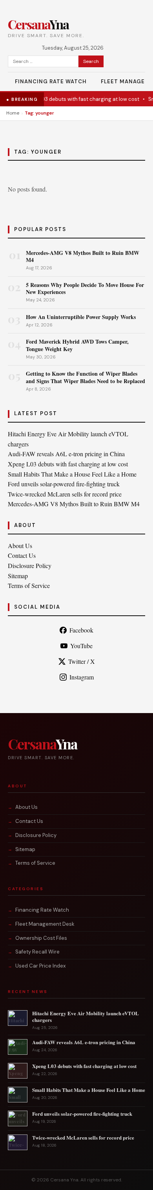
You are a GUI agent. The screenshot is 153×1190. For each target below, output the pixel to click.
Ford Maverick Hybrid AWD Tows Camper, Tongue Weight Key (77, 345)
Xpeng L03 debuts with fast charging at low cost (75, 99)
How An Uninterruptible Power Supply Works (81, 317)
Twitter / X (81, 661)
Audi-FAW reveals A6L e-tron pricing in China (66, 454)
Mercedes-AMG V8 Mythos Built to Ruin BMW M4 (82, 256)
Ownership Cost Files (41, 938)
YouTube (81, 646)
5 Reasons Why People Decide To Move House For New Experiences (85, 288)
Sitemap (18, 576)
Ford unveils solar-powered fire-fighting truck (64, 484)
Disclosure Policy (29, 565)
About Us (20, 545)
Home (12, 113)
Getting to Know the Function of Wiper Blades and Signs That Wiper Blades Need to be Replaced (85, 377)
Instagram (81, 677)
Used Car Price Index (40, 965)
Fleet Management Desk (45, 924)
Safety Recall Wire (37, 951)
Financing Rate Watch (51, 81)
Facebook (81, 630)
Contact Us (22, 555)
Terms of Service (29, 585)
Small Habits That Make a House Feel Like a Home (72, 474)
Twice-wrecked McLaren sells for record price (65, 494)
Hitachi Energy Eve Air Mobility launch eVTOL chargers (85, 1016)
